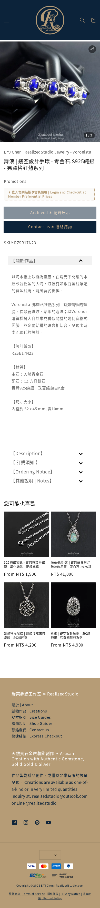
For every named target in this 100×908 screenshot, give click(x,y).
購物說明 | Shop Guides (32, 723)
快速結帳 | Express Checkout (37, 736)
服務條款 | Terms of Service (27, 894)
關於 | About (22, 704)
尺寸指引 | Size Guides (31, 717)
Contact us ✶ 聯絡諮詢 (50, 226)
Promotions (15, 181)
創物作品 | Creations (29, 711)
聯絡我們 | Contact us (30, 729)
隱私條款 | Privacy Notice (64, 894)
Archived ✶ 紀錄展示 (50, 212)
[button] (6, 20)
